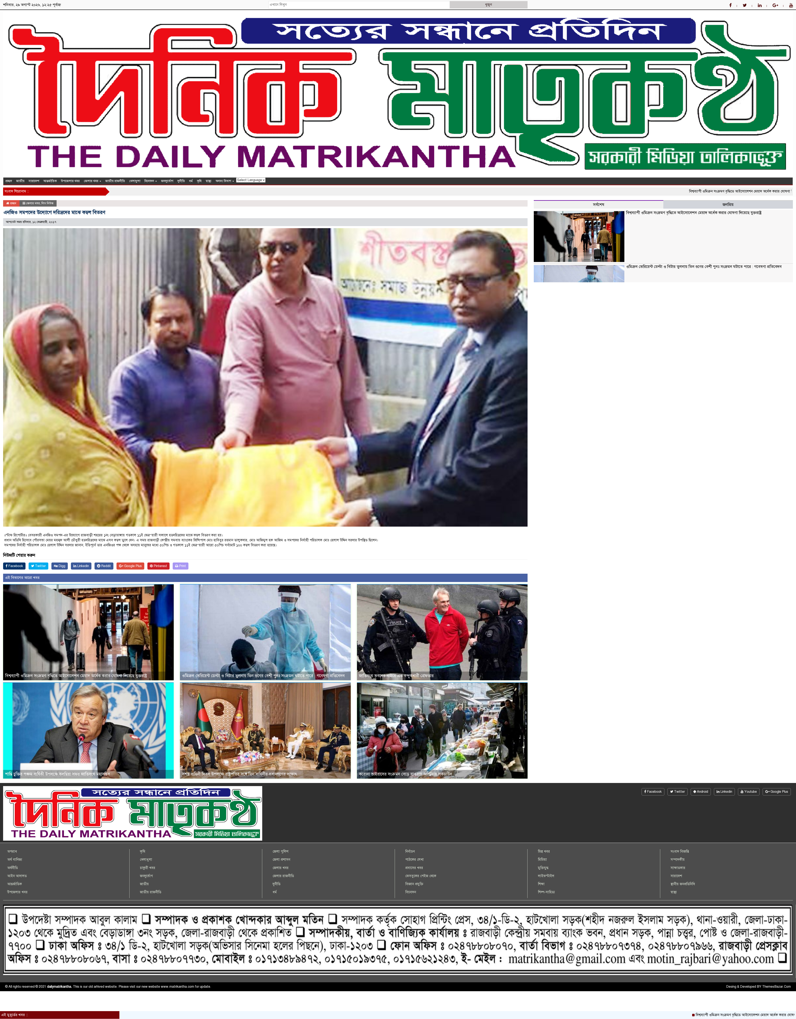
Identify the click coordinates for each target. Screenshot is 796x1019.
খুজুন (488, 4)
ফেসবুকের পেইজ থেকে (420, 876)
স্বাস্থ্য (208, 181)
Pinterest (160, 566)
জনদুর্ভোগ (167, 181)
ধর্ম (191, 181)
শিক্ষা (541, 884)
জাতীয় (20, 181)
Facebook (15, 566)
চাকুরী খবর (147, 868)
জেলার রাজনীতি (283, 876)
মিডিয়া (542, 859)
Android (702, 792)
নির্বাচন (410, 851)
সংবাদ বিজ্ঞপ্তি (680, 851)
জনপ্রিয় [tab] (728, 204)
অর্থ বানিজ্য (14, 859)
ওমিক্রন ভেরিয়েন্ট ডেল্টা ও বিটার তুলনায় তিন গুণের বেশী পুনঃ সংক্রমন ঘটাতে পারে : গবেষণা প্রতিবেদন (263, 675)
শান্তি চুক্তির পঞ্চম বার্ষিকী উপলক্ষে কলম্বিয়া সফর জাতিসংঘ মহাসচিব (57, 774)
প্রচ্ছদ (8, 181)
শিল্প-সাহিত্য (546, 892)
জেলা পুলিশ (280, 851)
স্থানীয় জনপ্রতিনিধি (683, 884)
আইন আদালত (17, 876)
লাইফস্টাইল (546, 876)
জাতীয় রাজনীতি (115, 181)
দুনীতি (181, 181)
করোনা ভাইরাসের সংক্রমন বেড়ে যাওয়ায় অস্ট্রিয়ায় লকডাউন (405, 774)
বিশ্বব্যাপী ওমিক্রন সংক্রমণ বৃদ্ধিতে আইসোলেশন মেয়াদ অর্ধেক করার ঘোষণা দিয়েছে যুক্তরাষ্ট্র (623, 191)
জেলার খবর (91, 181)
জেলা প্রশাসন (281, 859)
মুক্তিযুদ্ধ (543, 868)
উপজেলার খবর (70, 181)
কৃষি (199, 181)
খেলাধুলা (134, 181)
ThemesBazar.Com (776, 987)
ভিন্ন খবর (544, 851)
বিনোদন (149, 181)
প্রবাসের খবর (414, 868)
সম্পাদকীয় (678, 859)
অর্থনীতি (12, 868)
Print (182, 566)
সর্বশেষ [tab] (598, 204)
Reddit (105, 566)
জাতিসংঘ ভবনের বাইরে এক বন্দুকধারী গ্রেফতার (396, 675)
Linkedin (82, 566)
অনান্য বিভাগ (224, 181)
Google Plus (132, 566)
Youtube (750, 792)
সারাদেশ (34, 181)
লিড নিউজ (47, 203)
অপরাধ (12, 851)
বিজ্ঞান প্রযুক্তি (414, 884)
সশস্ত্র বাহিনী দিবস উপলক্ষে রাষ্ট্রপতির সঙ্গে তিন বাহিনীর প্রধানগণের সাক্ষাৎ (239, 774)
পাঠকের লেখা (414, 859)
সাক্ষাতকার (678, 868)
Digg (61, 566)
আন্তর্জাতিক (50, 181)
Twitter (40, 566)
